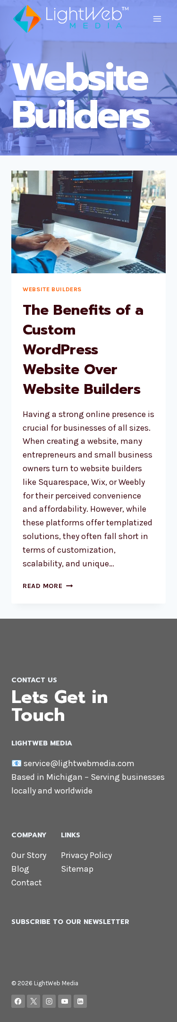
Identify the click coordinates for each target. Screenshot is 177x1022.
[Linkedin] (80, 1001)
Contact (26, 882)
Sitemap (77, 869)
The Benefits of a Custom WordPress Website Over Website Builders (83, 349)
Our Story (28, 855)
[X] (34, 1001)
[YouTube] (65, 1001)
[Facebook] (18, 1001)
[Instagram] (49, 1001)
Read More (48, 586)
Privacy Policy (86, 855)
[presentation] (88, 222)
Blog (20, 869)
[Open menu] (157, 18)
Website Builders (52, 289)
